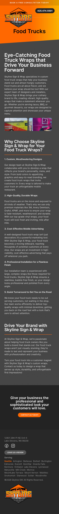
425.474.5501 (45, 10)
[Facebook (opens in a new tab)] (6, 446)
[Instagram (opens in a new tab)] (13, 446)
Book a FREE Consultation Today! (29, 3)
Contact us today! (29, 415)
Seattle (8, 461)
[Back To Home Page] (18, 17)
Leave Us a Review (15, 452)
